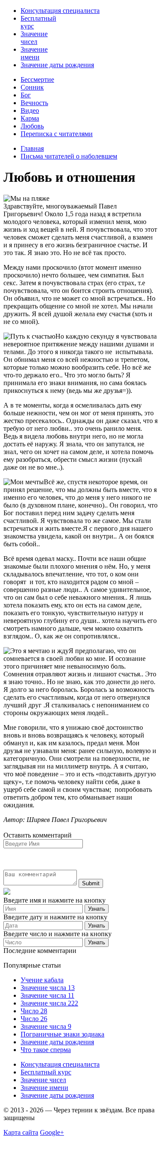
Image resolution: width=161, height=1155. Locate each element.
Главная (32, 148)
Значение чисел (34, 37)
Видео (30, 110)
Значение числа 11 (47, 995)
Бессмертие (37, 79)
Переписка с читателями (57, 133)
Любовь (32, 126)
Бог (26, 95)
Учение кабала (42, 980)
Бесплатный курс (46, 1072)
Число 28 (34, 1011)
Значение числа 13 (48, 987)
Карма (30, 118)
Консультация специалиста (60, 10)
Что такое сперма (46, 1049)
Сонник (32, 87)
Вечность (34, 102)
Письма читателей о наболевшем (69, 156)
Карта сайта (20, 1132)
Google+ (52, 1132)
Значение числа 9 (46, 1026)
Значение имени (34, 53)
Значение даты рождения (57, 64)
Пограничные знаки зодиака (62, 1034)
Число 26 (34, 1018)
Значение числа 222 (49, 1003)
